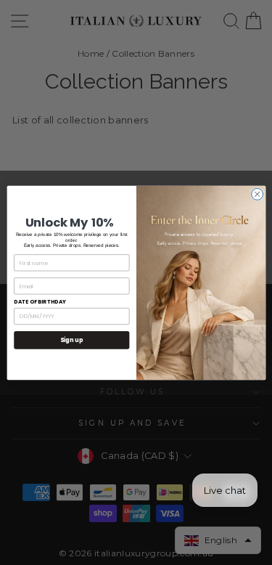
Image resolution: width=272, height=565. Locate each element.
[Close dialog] (257, 194)
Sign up (71, 340)
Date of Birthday (40, 302)
